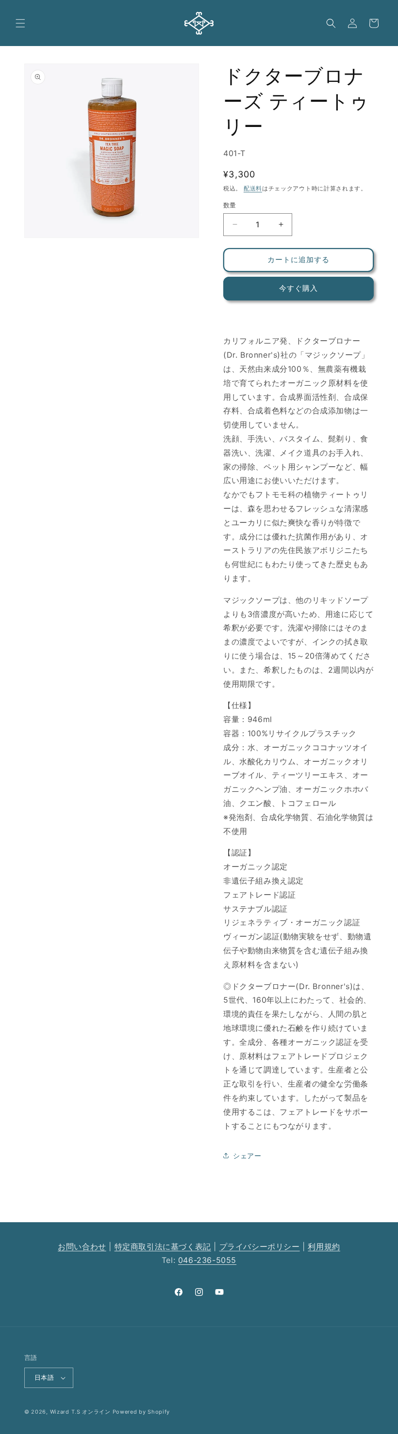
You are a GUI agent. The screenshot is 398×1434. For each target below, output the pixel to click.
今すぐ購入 (298, 288)
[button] (20, 23)
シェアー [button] (247, 1155)
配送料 (253, 188)
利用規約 (324, 1246)
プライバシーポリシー (259, 1246)
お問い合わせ (82, 1246)
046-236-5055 (207, 1260)
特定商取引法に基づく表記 (163, 1246)
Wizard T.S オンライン (80, 1411)
